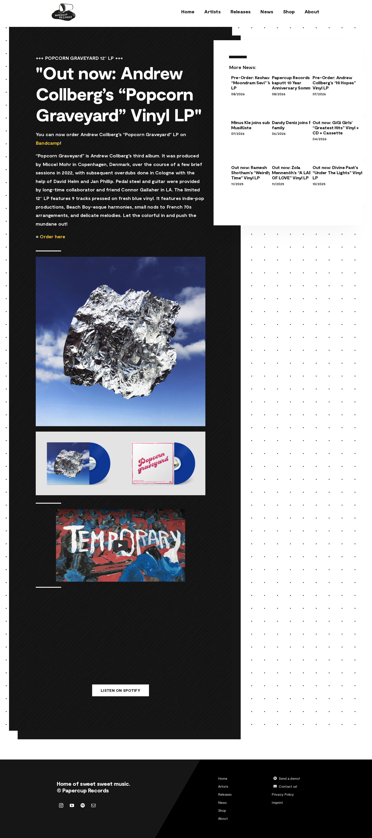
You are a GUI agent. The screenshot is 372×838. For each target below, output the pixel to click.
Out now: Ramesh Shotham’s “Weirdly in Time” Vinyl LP (253, 172)
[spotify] (82, 805)
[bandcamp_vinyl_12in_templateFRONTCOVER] (78, 434)
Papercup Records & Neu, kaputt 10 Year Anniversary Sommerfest (298, 83)
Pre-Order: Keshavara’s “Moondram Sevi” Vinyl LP (255, 83)
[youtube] (72, 805)
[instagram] (61, 805)
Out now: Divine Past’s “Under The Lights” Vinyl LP (337, 172)
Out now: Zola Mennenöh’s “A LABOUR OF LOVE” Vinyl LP (296, 172)
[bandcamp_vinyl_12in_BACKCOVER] (163, 434)
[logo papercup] (63, 5)
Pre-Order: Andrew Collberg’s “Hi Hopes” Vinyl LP (334, 83)
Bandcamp (48, 143)
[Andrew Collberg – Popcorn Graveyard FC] (120, 259)
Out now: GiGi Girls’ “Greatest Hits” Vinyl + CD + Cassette (336, 127)
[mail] (93, 805)
